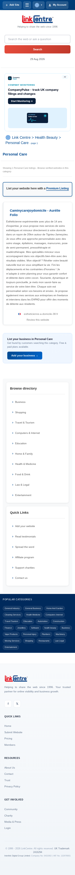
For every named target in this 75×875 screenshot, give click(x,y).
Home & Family (24, 453)
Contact (8, 773)
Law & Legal (22, 484)
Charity (8, 815)
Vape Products (11, 634)
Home (7, 725)
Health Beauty (46, 137)
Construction (58, 621)
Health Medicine (33, 615)
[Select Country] (8, 137)
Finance (8, 628)
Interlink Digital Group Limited (17, 856)
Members (9, 744)
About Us (9, 767)
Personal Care (17, 143)
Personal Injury (29, 634)
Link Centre (21, 137)
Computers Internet (54, 615)
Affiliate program (24, 557)
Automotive (43, 621)
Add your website (25, 526)
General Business (33, 608)
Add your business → (24, 355)
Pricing (8, 738)
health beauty (50, 628)
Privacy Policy (12, 786)
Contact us (21, 577)
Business (20, 401)
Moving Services (12, 641)
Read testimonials (25, 536)
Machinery (60, 634)
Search (37, 49)
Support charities (25, 567)
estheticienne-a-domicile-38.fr (41, 313)
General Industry (12, 608)
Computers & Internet (27, 432)
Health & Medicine (25, 463)
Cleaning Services (13, 615)
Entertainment (23, 495)
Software (35, 628)
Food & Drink (22, 474)
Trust (7, 780)
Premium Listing (57, 188)
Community (10, 809)
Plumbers (46, 634)
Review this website (38, 319)
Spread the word (24, 546)
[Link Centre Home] (37, 19)
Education (21, 443)
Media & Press (12, 821)
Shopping (20, 412)
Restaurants (44, 641)
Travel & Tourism (24, 422)
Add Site (14, 4)
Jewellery (21, 628)
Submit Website (13, 732)
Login (7, 828)
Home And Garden (54, 608)
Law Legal (59, 641)
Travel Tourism (11, 621)
